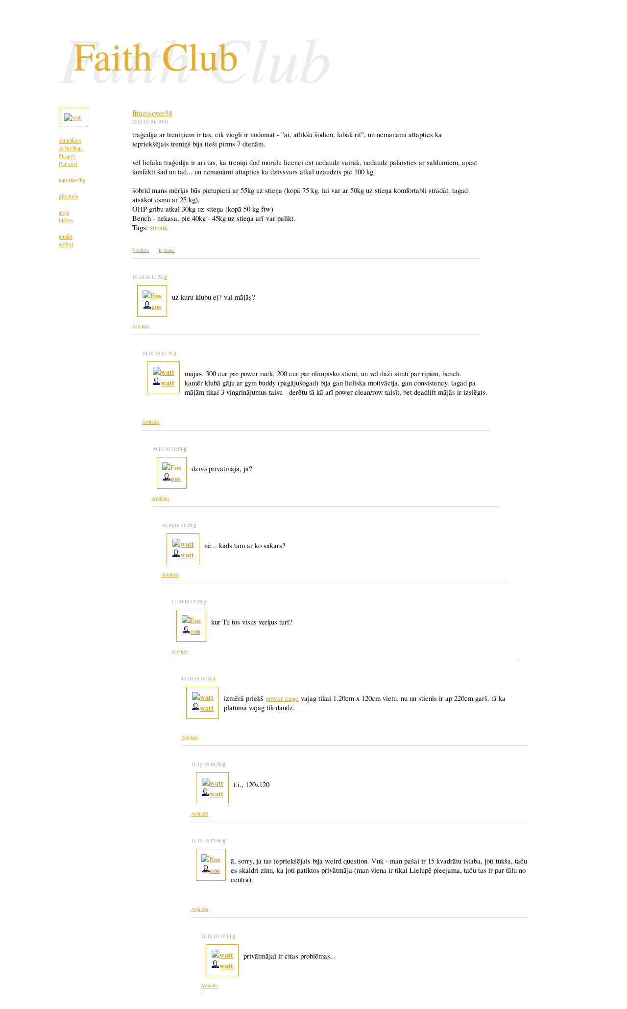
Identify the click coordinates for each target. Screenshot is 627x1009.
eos (156, 306)
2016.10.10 (143, 121)
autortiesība (72, 180)
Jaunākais (70, 140)
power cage (282, 698)
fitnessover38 (152, 113)
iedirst (66, 244)
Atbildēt (140, 326)
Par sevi (68, 164)
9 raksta (140, 249)
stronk (159, 227)
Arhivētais (71, 148)
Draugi (67, 156)
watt (167, 383)
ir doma (167, 249)
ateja (64, 212)
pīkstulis (68, 196)
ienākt (65, 236)
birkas (66, 220)
